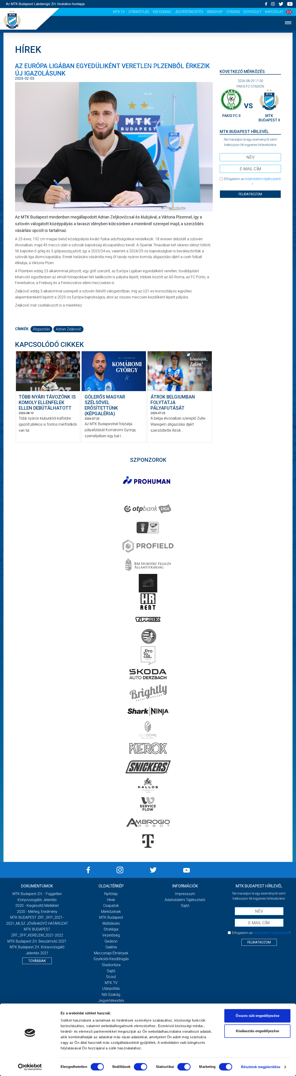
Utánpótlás (139, 12)
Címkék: (22, 329)
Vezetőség (111, 935)
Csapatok (148, 65)
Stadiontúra (111, 965)
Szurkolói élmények (148, 122)
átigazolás (41, 329)
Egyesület (252, 12)
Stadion (233, 12)
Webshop (215, 12)
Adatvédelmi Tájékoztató (185, 900)
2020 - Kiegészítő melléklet (37, 905)
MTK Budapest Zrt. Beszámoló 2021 (37, 941)
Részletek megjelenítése (260, 1067)
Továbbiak (37, 961)
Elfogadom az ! (252, 181)
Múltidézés (111, 923)
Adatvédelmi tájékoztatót (263, 179)
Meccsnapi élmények (111, 953)
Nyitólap (148, 37)
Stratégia (111, 929)
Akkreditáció (148, 136)
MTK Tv (119, 12)
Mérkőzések (148, 79)
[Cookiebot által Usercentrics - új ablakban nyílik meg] (30, 1066)
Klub (148, 93)
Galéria (148, 108)
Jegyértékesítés (189, 12)
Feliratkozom (250, 194)
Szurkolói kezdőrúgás (111, 959)
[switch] (140, 1066)
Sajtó (111, 971)
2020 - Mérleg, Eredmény (37, 911)
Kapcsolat (274, 12)
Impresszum (185, 894)
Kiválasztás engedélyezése (257, 1031)
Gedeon (111, 941)
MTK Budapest (111, 917)
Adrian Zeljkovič (68, 329)
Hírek (148, 51)
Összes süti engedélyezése (257, 1016)
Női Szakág (162, 12)
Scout (111, 977)
